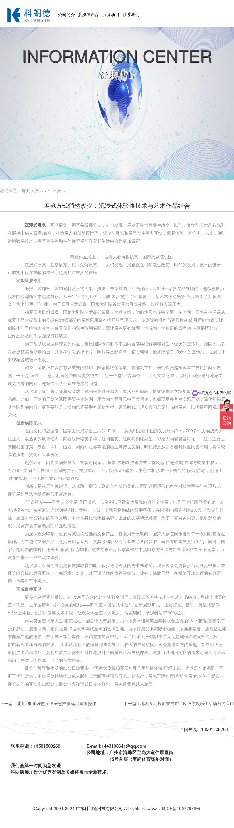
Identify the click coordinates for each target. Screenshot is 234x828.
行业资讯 (56, 190)
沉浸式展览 (35, 225)
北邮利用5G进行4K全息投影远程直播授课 (56, 703)
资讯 (39, 190)
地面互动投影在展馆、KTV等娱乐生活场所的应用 (187, 703)
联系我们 (131, 14)
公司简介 (66, 14)
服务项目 (110, 14)
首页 (25, 190)
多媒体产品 (88, 14)
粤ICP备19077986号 (180, 808)
